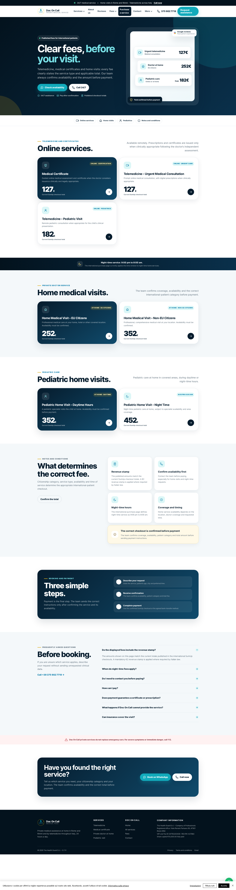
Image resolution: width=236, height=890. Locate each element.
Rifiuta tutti (209, 885)
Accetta (224, 885)
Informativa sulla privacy (118, 885)
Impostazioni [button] (195, 885)
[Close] (232, 885)
